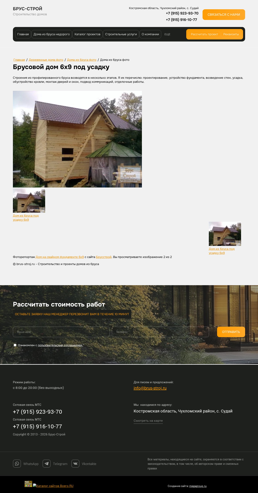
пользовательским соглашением (60, 345)
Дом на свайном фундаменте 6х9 (60, 257)
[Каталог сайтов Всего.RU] (53, 486)
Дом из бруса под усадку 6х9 (26, 218)
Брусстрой (103, 257)
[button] (224, 14)
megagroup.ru (198, 486)
